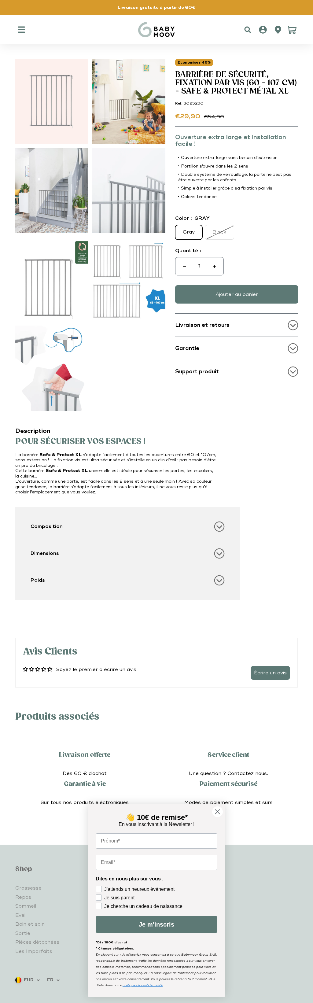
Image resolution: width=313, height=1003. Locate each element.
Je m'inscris (156, 924)
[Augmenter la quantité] (214, 266)
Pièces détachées (37, 942)
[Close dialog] (217, 811)
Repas (23, 897)
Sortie (22, 933)
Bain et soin (30, 924)
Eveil (21, 915)
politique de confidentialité (143, 985)
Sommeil (25, 906)
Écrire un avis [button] (270, 673)
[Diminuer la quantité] (184, 266)
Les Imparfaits (33, 951)
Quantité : (188, 251)
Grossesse (28, 888)
